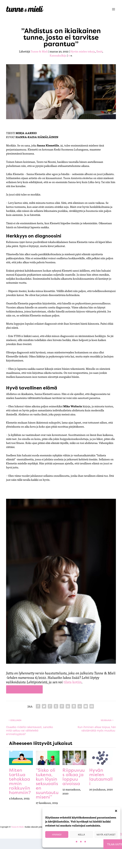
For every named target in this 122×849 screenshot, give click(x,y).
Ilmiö (99, 51)
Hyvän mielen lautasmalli (101, 777)
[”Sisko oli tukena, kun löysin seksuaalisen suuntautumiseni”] (48, 758)
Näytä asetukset (106, 834)
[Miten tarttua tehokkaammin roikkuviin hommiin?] (21, 758)
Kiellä (81, 834)
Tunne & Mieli (39, 51)
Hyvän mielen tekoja (82, 51)
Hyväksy (56, 834)
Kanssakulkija (58, 55)
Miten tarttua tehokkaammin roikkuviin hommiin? (20, 781)
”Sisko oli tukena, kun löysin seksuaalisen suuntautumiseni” (47, 783)
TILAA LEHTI (24, 689)
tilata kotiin (73, 682)
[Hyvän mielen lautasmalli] (101, 758)
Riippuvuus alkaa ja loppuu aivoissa (73, 777)
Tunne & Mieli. (17, 826)
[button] (116, 810)
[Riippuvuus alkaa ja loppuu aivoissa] (74, 758)
